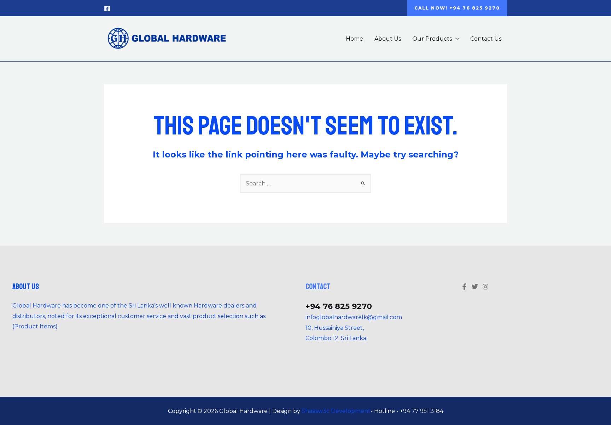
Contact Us (485, 38)
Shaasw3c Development (336, 411)
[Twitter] (475, 286)
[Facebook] (107, 8)
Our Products (432, 38)
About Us (387, 38)
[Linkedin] (485, 286)
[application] (455, 38)
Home (354, 38)
